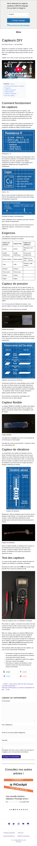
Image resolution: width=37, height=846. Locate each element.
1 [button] (9, 809)
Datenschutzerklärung (9, 836)
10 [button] (27, 809)
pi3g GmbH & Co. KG (20, 840)
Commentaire (6, 701)
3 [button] (13, 809)
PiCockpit (18, 841)
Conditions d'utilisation (9, 832)
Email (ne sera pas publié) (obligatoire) (13, 732)
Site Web (4, 740)
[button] (10, 671)
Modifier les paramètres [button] (24, 836)
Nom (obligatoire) (7, 724)
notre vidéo (10, 57)
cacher (12, 83)
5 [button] (17, 809)
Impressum (21, 832)
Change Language (18, 20)
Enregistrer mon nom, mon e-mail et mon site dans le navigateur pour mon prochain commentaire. (18, 751)
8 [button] (23, 809)
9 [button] (25, 809)
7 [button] (21, 809)
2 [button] (11, 809)
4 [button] (15, 809)
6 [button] (19, 809)
